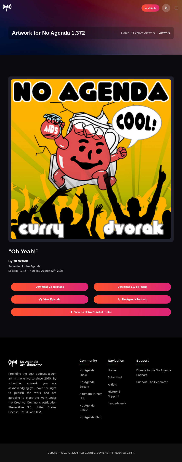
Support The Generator (152, 382)
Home (125, 33)
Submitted (115, 377)
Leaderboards (117, 403)
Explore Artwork (144, 33)
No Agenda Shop (90, 417)
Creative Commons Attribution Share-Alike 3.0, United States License (32, 407)
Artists (112, 384)
